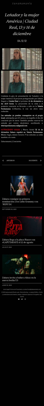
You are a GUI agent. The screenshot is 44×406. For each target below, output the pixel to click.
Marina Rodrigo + (24, 292)
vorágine (31, 292)
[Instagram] (25, 299)
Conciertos (17, 141)
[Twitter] (22, 299)
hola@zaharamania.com (34, 289)
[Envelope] (18, 299)
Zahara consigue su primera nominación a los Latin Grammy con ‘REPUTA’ (20, 202)
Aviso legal (6, 289)
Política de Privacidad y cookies (18, 289)
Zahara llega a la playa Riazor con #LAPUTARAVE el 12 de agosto (18, 241)
